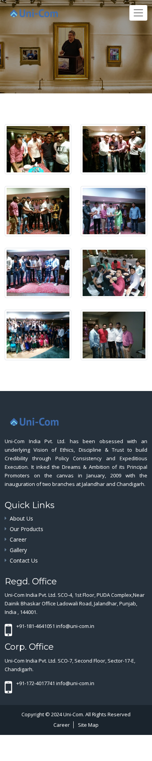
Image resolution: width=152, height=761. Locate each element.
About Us (21, 518)
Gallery (18, 550)
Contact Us (24, 560)
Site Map (88, 724)
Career (18, 539)
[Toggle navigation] (138, 13)
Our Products (26, 529)
